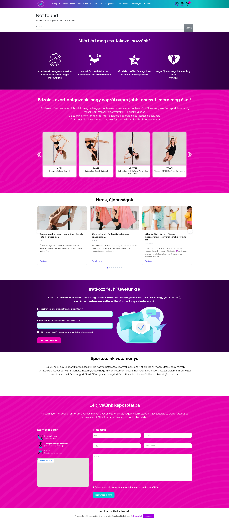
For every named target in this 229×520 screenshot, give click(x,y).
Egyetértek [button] (148, 516)
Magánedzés (111, 4)
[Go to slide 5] (115, 267)
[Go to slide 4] (113, 267)
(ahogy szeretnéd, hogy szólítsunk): (60, 309)
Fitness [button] (97, 4)
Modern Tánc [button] (84, 4)
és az (127, 487)
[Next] (190, 231)
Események (136, 4)
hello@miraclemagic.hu (53, 453)
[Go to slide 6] (117, 267)
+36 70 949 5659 (50, 438)
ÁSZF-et (155, 487)
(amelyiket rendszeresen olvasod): (59, 320)
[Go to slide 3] (111, 267)
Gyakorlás (123, 4)
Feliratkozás (49, 340)
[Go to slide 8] (121, 267)
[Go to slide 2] (109, 267)
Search (189, 28)
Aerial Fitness (69, 4)
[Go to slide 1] (107, 268)
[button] (39, 154)
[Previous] (38, 231)
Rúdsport (56, 4)
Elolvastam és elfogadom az (67, 332)
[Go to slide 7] (119, 267)
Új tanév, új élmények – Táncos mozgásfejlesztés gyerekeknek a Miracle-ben (166, 237)
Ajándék (147, 4)
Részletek (137, 516)
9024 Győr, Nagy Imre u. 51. (54, 446)
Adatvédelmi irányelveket (133, 487)
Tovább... (44, 261)
